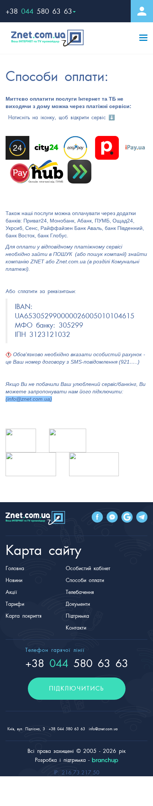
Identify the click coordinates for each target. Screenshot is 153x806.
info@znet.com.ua (28, 399)
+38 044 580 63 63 (67, 729)
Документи (78, 604)
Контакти (76, 627)
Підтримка (77, 615)
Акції (11, 592)
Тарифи (15, 604)
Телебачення (80, 592)
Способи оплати (85, 580)
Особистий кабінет (88, 568)
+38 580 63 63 (39, 11)
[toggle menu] (143, 35)
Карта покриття (24, 615)
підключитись (76, 688)
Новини (14, 580)
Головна (15, 568)
